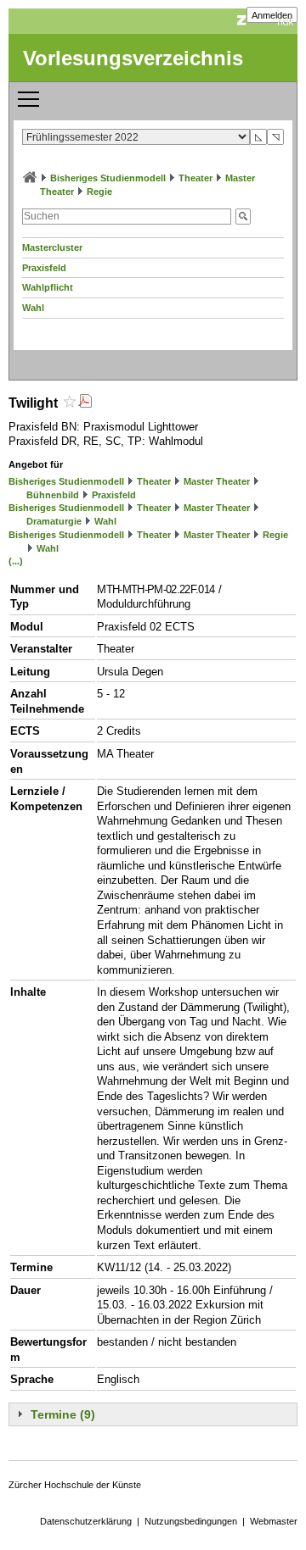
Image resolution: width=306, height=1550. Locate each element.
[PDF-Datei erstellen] (85, 403)
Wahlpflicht (47, 287)
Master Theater (217, 481)
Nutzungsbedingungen (190, 1521)
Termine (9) (63, 1414)
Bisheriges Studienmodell (108, 178)
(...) (15, 561)
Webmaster (274, 1521)
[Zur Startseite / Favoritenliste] (29, 178)
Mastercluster (52, 247)
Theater (195, 178)
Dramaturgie (54, 521)
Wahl (33, 308)
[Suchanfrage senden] (243, 216)
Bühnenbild (52, 495)
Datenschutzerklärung (86, 1521)
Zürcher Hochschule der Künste (74, 1485)
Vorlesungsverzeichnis (133, 58)
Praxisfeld (44, 268)
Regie (99, 191)
